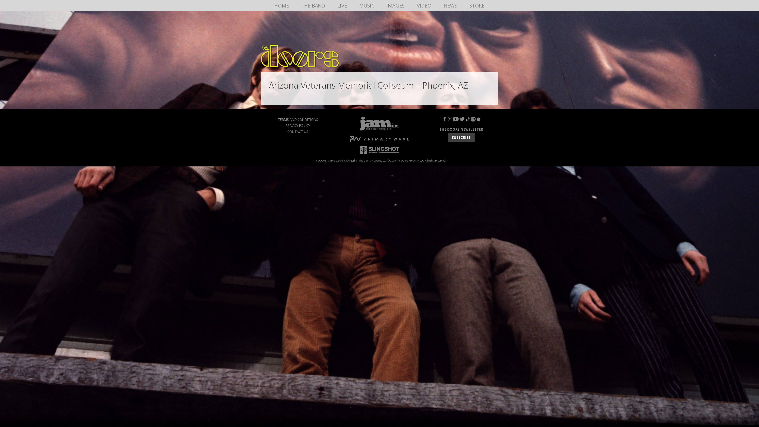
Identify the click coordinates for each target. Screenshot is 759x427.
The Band (313, 5)
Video (424, 5)
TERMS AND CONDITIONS (298, 119)
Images (396, 5)
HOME (281, 5)
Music (366, 5)
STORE (477, 5)
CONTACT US (297, 131)
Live (342, 5)
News (450, 5)
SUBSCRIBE (461, 137)
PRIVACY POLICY (297, 125)
